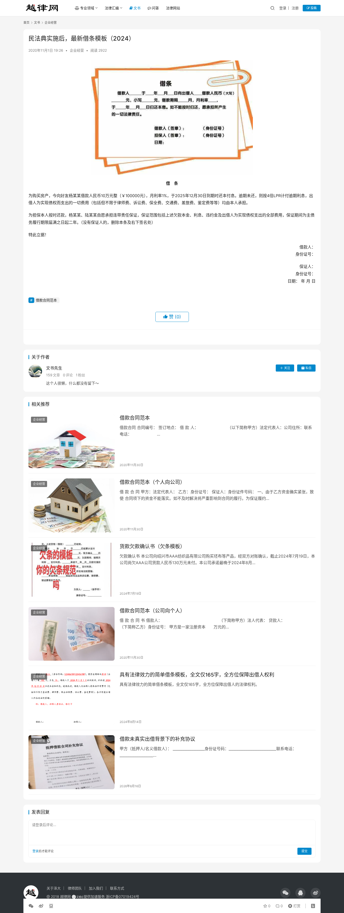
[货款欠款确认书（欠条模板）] (71, 570)
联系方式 (117, 888)
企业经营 (77, 50)
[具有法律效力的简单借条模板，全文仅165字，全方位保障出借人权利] (71, 698)
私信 (308, 368)
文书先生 (54, 368)
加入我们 (96, 888)
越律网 (65, 896)
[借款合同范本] (71, 441)
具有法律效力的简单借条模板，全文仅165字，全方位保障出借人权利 (197, 675)
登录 (282, 8)
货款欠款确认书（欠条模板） (152, 546)
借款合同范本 (46, 300)
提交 (304, 851)
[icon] (285, 893)
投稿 (313, 8)
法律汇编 (112, 8)
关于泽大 (54, 888)
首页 (26, 22)
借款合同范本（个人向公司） (152, 482)
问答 (155, 8)
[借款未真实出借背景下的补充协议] (71, 762)
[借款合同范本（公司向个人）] (71, 634)
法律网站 (173, 8)
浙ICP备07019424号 (122, 896)
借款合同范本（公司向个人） (152, 611)
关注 (287, 368)
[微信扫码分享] (32, 905)
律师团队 (75, 888)
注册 (295, 8)
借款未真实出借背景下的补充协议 (157, 739)
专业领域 (87, 8)
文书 (137, 8)
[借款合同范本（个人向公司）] (71, 505)
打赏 (293, 904)
